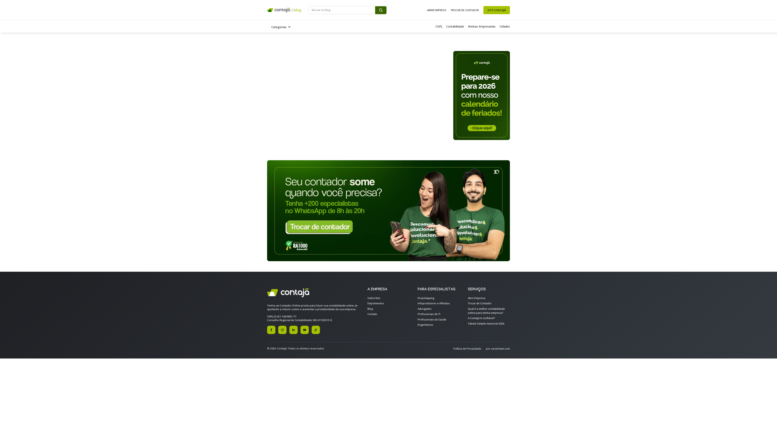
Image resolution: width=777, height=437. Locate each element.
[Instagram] (282, 330)
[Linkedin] (293, 330)
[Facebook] (271, 330)
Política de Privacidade (467, 348)
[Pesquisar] (380, 10)
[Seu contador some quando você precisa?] (388, 260)
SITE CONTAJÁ (496, 10)
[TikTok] (316, 330)
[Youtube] (304, 330)
